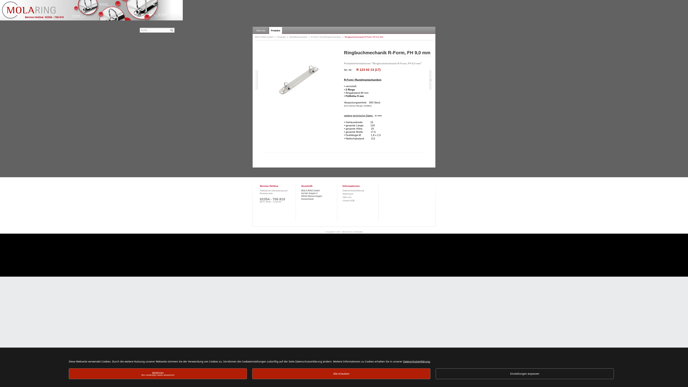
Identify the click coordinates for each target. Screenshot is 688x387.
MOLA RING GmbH (35, 11)
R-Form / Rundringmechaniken (326, 37)
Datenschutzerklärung (353, 190)
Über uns (347, 197)
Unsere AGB (349, 200)
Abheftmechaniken (298, 37)
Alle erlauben (341, 373)
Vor (431, 80)
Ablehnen (157, 373)
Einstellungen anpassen (524, 373)
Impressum (348, 194)
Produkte (281, 37)
